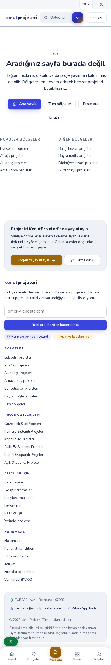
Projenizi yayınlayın (33, 260)
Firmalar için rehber (19, 571)
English (55, 117)
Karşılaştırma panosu (20, 498)
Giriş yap (96, 17)
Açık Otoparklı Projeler (22, 462)
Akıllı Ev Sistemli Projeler (24, 447)
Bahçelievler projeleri (75, 148)
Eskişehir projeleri (14, 148)
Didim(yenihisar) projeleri (78, 163)
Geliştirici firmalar (18, 490)
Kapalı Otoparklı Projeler (23, 454)
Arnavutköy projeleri (16, 170)
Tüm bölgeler (59, 103)
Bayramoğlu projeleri (75, 155)
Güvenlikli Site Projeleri (22, 423)
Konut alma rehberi (19, 548)
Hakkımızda (13, 540)
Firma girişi (85, 260)
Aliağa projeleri (12, 155)
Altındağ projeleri (14, 163)
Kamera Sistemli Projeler (23, 431)
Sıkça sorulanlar (17, 556)
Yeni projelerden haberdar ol (55, 325)
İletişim (9, 564)
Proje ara (91, 103)
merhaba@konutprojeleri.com (38, 608)
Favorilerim (13, 505)
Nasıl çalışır (13, 513)
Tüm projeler (14, 482)
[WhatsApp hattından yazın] (11, 641)
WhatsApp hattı (84, 608)
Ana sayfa (28, 103)
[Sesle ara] (77, 17)
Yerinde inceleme (17, 521)
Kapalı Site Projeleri (19, 439)
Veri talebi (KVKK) (18, 579)
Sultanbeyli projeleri (74, 170)
